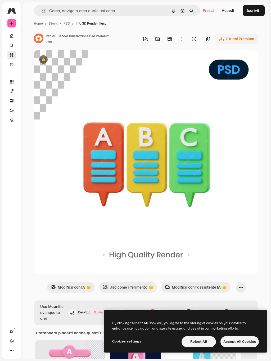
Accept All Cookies (239, 341)
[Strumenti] (11, 81)
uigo (49, 42)
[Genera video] (11, 110)
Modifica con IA (68, 289)
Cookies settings (126, 341)
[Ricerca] (11, 45)
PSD (67, 23)
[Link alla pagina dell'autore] (38, 39)
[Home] (11, 36)
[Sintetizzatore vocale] (11, 119)
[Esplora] (11, 64)
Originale (68, 60)
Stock (53, 23)
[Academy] (11, 341)
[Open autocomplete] (41, 11)
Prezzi (208, 10)
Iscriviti (253, 10)
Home (38, 23)
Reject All (198, 341)
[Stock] (11, 55)
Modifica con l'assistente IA (193, 289)
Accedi (228, 10)
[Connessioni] (11, 331)
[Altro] (11, 350)
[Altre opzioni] (182, 39)
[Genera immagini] (11, 100)
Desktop (90, 312)
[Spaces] (11, 91)
